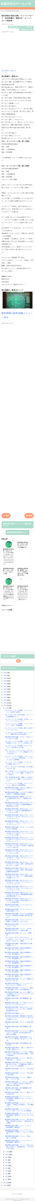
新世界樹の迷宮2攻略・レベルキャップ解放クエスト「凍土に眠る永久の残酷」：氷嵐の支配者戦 (19, 1053)
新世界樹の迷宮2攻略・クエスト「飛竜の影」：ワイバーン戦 (18, 1078)
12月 (7, 708)
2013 (5, 1182)
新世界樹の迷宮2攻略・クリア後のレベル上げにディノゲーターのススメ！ (19, 1003)
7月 (6, 1162)
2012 (5, 1185)
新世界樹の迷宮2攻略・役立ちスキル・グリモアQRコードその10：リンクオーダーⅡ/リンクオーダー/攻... (19, 851)
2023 (5, 681)
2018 (5, 694)
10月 (7, 1154)
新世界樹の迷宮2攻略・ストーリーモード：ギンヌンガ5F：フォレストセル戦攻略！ (19, 1109)
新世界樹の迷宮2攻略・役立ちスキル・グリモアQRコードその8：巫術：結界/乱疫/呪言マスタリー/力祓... (19, 863)
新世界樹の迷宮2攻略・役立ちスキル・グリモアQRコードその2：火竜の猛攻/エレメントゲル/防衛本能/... (19, 900)
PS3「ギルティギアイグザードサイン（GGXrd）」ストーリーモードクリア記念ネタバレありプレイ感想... (18, 939)
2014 (5, 705)
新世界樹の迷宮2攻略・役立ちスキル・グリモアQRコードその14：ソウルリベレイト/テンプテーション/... (19, 822)
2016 (5, 700)
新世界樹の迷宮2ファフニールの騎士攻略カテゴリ (17, 525)
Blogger (20, 1193)
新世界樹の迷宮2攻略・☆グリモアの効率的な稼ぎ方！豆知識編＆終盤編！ (19, 793)
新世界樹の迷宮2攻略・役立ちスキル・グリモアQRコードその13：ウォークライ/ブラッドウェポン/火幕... (19, 833)
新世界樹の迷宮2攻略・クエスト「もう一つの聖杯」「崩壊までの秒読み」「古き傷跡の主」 (19, 1104)
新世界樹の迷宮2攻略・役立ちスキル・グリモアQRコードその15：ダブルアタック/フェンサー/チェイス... (19, 816)
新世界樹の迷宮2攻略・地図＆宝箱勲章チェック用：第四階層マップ (19, 962)
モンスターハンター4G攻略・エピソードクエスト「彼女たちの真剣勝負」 (19, 784)
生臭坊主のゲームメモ (16, 3)
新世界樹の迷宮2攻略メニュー (14, 1013)
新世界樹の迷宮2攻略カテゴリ (17, 532)
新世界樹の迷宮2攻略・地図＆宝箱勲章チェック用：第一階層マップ (19, 975)
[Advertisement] (17, 50)
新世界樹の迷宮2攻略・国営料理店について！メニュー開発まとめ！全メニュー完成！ (18, 1038)
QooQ (20, 1200)
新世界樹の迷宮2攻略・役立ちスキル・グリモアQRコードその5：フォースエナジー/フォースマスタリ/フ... (19, 882)
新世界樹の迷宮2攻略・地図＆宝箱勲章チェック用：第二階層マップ (19, 971)
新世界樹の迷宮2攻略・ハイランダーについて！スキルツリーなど (19, 905)
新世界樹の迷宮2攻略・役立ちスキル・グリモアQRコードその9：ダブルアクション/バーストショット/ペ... (19, 857)
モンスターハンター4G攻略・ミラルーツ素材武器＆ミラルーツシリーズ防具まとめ (19, 742)
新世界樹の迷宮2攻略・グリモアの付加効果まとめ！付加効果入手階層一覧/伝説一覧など (19, 915)
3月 (6, 1173)
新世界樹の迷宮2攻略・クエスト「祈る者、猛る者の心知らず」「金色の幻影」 (19, 929)
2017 (5, 697)
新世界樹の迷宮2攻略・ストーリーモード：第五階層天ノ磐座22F (19, 1141)
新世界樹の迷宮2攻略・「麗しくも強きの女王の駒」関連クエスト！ (19, 1048)
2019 (5, 692)
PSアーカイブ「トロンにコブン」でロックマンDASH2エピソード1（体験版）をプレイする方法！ (19, 751)
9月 (6, 1157)
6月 (6, 1165)
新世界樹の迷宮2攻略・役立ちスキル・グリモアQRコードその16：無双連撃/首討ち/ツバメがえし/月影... (19, 810)
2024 (5, 678)
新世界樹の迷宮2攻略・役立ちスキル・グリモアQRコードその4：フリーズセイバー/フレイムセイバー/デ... (19, 888)
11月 (7, 1152)
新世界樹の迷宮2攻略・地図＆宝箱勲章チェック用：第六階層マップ (19, 953)
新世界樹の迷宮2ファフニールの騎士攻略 (20, 27)
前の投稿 (29, 515)
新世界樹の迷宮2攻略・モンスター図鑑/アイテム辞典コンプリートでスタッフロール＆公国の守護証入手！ (19, 993)
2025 (5, 675)
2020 (5, 689)
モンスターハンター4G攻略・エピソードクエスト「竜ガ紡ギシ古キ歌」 (19, 746)
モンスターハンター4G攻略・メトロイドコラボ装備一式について (19, 763)
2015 (5, 703)
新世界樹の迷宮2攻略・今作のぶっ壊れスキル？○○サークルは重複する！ (19, 788)
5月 (6, 1168)
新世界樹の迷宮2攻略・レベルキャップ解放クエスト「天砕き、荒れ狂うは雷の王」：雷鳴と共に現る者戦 (19, 1083)
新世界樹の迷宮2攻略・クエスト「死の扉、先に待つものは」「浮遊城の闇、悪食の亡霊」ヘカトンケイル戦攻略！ (19, 1064)
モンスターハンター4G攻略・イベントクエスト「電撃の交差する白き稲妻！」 (19, 733)
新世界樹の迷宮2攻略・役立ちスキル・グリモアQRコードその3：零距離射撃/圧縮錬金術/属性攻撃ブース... (19, 894)
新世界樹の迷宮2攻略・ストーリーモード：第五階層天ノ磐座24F (19, 1126)
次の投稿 (6, 515)
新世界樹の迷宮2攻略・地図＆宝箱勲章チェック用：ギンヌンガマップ (19, 948)
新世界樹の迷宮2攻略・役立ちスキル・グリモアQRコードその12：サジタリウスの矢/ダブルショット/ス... (19, 839)
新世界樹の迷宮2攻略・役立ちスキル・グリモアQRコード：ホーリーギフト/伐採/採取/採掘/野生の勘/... (19, 1008)
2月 (6, 1176)
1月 (6, 1179)
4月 (6, 1171)
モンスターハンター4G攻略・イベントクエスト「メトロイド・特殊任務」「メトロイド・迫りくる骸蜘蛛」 (19, 757)
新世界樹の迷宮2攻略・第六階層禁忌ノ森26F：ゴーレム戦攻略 (18, 1088)
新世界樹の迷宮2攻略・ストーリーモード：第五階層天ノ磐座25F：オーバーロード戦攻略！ (19, 1115)
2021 (5, 686)
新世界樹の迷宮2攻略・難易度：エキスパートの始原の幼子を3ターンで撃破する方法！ (19, 798)
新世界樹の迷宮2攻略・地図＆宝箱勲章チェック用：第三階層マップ (19, 966)
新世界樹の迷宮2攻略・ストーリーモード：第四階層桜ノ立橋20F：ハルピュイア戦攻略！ (19, 1131)
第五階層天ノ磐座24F (8, 70)
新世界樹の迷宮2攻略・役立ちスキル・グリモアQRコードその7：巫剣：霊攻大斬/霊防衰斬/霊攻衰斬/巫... (19, 869)
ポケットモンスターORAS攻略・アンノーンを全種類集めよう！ (19, 715)
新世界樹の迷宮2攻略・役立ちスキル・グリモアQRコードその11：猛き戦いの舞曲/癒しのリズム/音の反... (19, 845)
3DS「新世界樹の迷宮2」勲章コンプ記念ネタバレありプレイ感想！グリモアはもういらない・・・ (19, 779)
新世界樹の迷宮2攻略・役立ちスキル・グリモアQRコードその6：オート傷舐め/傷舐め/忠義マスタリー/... (19, 876)
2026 (5, 673)
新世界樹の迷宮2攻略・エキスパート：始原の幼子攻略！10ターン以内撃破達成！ (19, 988)
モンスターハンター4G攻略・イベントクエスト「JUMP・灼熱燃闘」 (19, 724)
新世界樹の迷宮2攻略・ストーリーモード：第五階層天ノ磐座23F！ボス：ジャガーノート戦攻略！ (19, 1098)
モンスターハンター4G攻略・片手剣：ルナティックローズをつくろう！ (19, 720)
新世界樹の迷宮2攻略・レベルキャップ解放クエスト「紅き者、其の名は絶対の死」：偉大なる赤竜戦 (19, 1032)
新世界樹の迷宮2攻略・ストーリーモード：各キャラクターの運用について (19, 984)
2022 (5, 683)
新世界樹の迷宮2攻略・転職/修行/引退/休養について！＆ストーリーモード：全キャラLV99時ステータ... (19, 1017)
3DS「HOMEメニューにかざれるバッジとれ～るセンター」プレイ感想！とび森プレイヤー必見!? (19, 772)
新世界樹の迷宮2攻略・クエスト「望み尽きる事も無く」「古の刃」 (19, 1058)
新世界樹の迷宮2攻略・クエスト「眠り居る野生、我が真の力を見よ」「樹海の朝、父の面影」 (19, 1121)
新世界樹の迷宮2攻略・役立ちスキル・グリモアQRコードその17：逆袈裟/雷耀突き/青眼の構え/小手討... (19, 804)
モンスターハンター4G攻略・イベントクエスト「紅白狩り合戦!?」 (19, 711)
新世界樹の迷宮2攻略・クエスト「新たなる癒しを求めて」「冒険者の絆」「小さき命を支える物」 (19, 1146)
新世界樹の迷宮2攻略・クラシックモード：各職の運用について (19, 910)
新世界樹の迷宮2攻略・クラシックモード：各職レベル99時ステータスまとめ (19, 920)
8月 (6, 1160)
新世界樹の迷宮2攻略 (26, 29)
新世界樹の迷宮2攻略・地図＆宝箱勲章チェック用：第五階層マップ (19, 957)
